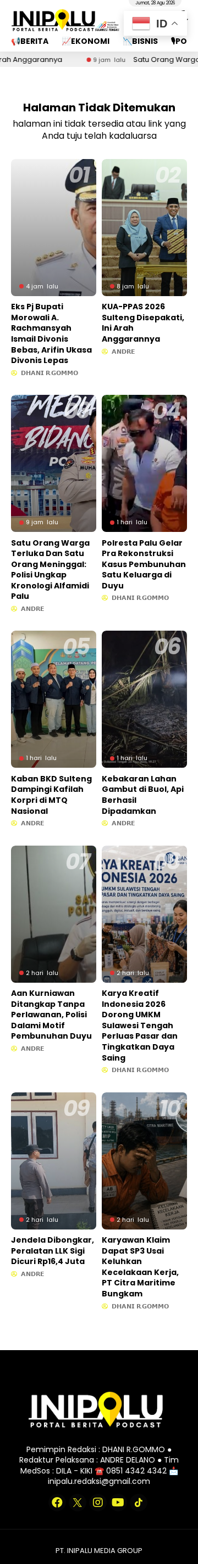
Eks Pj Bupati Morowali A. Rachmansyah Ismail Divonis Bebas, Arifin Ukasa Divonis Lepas (51, 333)
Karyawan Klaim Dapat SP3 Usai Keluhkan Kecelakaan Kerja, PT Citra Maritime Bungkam (140, 1266)
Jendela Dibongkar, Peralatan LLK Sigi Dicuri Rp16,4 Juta (52, 1250)
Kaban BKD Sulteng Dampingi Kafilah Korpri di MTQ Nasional (51, 795)
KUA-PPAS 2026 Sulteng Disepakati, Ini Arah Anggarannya (143, 322)
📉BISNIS (140, 41)
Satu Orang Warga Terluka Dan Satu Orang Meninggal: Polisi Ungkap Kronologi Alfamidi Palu (50, 569)
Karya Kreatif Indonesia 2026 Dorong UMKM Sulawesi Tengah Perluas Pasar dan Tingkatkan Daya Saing (140, 1025)
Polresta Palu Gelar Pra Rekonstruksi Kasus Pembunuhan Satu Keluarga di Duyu (144, 564)
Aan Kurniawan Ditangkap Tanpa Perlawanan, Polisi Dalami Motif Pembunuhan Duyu (51, 1014)
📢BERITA (29, 41)
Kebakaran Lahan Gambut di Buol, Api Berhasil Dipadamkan (143, 795)
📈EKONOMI (85, 41)
